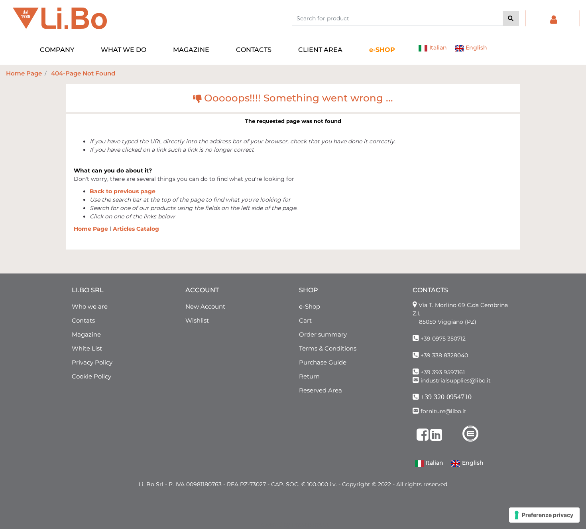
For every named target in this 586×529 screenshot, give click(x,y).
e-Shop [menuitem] (309, 306)
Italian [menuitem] (437, 47)
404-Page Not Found (83, 73)
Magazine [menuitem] (86, 334)
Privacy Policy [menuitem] (92, 362)
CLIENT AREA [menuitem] (320, 49)
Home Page (24, 73)
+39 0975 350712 (443, 338)
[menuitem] (382, 49)
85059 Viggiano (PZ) (447, 321)
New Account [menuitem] (205, 306)
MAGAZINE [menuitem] (191, 49)
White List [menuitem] (87, 348)
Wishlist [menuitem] (197, 320)
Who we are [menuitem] (90, 306)
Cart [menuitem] (305, 320)
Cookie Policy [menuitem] (91, 376)
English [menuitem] (475, 47)
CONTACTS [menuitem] (253, 49)
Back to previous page (122, 191)
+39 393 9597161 (443, 372)
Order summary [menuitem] (323, 334)
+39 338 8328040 (444, 355)
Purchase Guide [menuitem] (322, 362)
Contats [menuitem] (83, 320)
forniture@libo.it (443, 411)
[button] (511, 18)
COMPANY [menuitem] (57, 49)
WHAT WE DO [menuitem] (123, 49)
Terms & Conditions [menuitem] (327, 348)
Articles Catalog (136, 228)
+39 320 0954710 (446, 396)
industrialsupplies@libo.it (456, 380)
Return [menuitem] (309, 376)
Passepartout (310, 524)
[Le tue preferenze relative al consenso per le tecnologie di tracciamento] (544, 515)
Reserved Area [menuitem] (320, 390)
